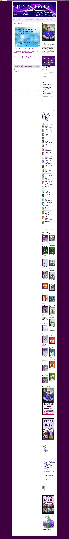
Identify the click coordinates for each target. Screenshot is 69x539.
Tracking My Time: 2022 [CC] (47, 478)
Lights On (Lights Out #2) (48, 177)
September (45, 450)
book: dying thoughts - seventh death (30, 66)
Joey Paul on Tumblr (45, 121)
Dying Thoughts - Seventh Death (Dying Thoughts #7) (48, 170)
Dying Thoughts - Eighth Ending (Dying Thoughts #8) (48, 198)
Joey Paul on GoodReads (46, 120)
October (45, 449)
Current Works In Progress (16, 19)
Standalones (24, 17)
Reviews (41, 19)
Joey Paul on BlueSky (45, 119)
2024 (43, 445)
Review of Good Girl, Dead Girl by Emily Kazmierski (49, 466)
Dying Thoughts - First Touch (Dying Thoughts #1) (48, 129)
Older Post (38, 90)
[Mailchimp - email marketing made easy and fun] (52, 97)
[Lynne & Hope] (43, 187)
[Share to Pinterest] (25, 65)
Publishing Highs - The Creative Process (49, 464)
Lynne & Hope (47, 186)
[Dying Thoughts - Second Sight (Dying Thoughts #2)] (43, 166)
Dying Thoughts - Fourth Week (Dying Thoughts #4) (48, 145)
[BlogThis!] (23, 65)
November (45, 448)
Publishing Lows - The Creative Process (49, 460)
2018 (43, 485)
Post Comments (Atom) (20, 91)
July (44, 452)
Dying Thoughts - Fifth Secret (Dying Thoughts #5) (48, 153)
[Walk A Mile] (43, 142)
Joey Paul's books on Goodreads (47, 124)
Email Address (45, 73)
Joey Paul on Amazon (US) (46, 114)
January (45, 479)
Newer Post (15, 90)
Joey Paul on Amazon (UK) (46, 113)
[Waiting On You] (43, 126)
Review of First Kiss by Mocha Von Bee (48, 461)
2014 (43, 489)
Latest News (15, 17)
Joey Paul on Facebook (46, 116)
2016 (43, 487)
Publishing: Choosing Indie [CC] (48, 467)
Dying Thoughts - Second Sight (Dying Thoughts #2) (48, 166)
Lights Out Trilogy (37, 17)
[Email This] (22, 65)
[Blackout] (43, 138)
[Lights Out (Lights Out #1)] (43, 157)
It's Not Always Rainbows (48, 148)
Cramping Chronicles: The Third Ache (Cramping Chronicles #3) (48, 217)
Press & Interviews (46, 19)
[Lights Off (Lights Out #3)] (43, 208)
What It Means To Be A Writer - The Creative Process (49, 470)
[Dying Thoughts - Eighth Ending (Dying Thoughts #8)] (43, 199)
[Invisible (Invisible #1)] (43, 175)
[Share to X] (24, 65)
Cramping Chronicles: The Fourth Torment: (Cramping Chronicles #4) (48, 212)
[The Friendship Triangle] (43, 195)
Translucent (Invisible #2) (48, 221)
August (45, 451)
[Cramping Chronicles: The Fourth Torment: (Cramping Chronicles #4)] (43, 212)
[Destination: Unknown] (43, 134)
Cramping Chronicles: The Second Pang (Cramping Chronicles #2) (48, 203)
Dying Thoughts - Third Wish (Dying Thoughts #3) (48, 190)
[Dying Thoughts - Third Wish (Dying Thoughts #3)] (43, 191)
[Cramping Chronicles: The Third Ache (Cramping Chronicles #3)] (43, 217)
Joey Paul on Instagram (46, 117)
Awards (35, 19)
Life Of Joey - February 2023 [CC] (48, 473)
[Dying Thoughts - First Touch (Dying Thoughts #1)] (43, 130)
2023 (43, 446)
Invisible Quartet (52, 17)
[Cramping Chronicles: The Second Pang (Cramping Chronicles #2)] (43, 203)
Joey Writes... (23, 19)
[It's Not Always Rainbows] (43, 150)
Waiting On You (47, 125)
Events (38, 19)
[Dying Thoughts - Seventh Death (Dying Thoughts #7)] (43, 170)
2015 (43, 488)
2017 (43, 486)
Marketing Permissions (46, 82)
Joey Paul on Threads (45, 118)
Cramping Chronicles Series (44, 17)
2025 (43, 444)
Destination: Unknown (48, 133)
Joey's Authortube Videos (29, 19)
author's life (24, 66)
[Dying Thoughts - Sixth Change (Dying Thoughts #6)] (43, 161)
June (44, 453)
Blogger (42, 533)
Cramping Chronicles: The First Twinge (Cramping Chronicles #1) (48, 182)
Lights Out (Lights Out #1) (48, 156)
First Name (44, 76)
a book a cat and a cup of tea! (19, 66)
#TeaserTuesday (46, 459)
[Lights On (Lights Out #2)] (43, 179)
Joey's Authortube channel (46, 115)
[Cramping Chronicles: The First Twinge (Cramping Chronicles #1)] (43, 182)
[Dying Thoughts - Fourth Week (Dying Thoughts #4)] (43, 145)
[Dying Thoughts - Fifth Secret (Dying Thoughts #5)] (43, 153)
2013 (43, 490)
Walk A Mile (46, 140)
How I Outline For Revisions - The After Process (49, 475)
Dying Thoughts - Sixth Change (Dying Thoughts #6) (48, 161)
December (45, 447)
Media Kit (51, 19)
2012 (43, 491)
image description (37, 66)
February (45, 458)
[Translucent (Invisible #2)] (43, 222)
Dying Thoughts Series (31, 17)
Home (27, 90)
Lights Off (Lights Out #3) (48, 207)
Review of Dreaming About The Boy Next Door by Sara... (49, 471)
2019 (43, 484)
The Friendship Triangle (48, 194)
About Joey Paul (20, 17)
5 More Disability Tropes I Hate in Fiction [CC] (49, 462)
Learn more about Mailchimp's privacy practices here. (47, 94)
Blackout (46, 137)
